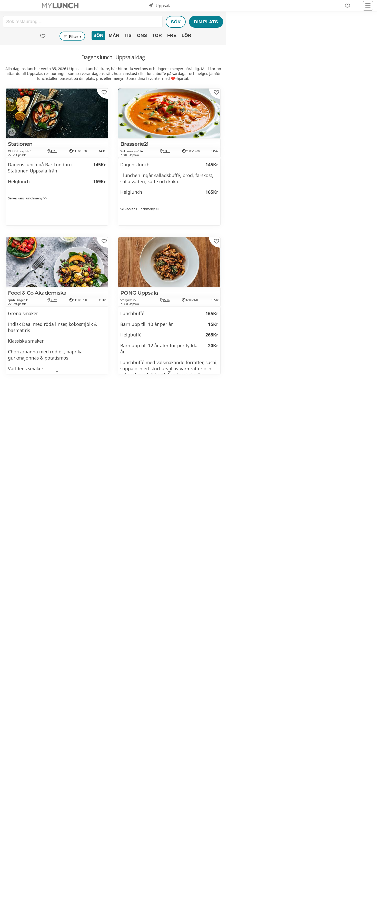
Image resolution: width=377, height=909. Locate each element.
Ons (142, 35)
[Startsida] (60, 6)
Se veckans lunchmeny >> (27, 198)
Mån (114, 35)
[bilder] (11, 133)
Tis (128, 35)
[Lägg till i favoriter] (104, 92)
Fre (171, 35)
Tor (157, 35)
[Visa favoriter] (42, 36)
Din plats (206, 21)
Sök (176, 21)
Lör (186, 35)
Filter (75, 36)
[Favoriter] (347, 5)
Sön (98, 35)
